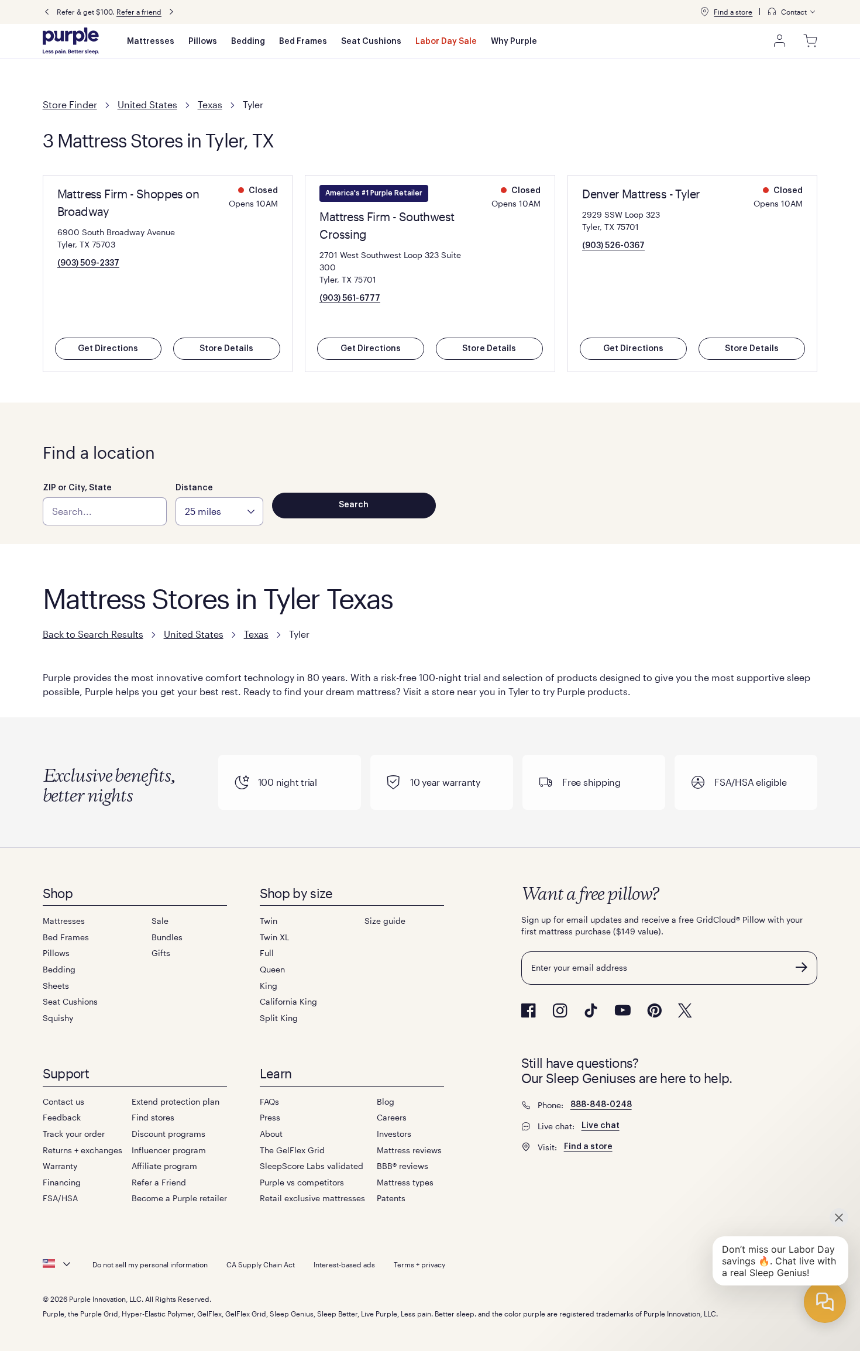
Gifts (161, 953)
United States (147, 104)
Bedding (248, 41)
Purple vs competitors (302, 1182)
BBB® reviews (402, 1166)
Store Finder (70, 104)
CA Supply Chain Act (260, 1264)
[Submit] (801, 967)
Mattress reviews (409, 1150)
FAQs (269, 1101)
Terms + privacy (419, 1264)
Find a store (733, 12)
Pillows (202, 41)
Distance (194, 488)
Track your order (74, 1134)
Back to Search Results (93, 634)
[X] (685, 1010)
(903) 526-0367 (613, 246)
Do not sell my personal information (150, 1264)
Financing (62, 1182)
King (268, 986)
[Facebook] (528, 1010)
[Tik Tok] (591, 1010)
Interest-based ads (344, 1264)
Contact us (63, 1101)
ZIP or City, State (77, 488)
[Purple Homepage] (71, 40)
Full (267, 953)
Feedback (62, 1117)
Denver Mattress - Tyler (641, 194)
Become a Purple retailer (179, 1198)
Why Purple (514, 41)
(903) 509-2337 (88, 263)
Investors (394, 1134)
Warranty (60, 1166)
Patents (391, 1198)
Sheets (56, 986)
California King (288, 1001)
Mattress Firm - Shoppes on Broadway (128, 202)
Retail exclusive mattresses (312, 1198)
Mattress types (405, 1182)
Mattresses (150, 41)
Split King (279, 1018)
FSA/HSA (60, 1198)
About (271, 1134)
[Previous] (47, 12)
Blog (385, 1101)
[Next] (171, 12)
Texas (210, 104)
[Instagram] (559, 1010)
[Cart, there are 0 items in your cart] (810, 41)
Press (270, 1117)
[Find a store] (704, 11)
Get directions (108, 349)
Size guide (384, 921)
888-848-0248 (601, 1105)
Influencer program (169, 1150)
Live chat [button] (601, 1126)
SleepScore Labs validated (311, 1166)
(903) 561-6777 (349, 298)
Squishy (58, 1018)
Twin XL (274, 937)
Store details (226, 349)
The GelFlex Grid (292, 1150)
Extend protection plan (175, 1101)
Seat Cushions (371, 41)
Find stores (153, 1117)
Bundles (167, 937)
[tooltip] (792, 12)
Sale (160, 921)
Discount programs (168, 1134)
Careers (392, 1117)
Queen (272, 969)
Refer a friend (138, 12)
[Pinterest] (654, 1010)
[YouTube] (622, 1010)
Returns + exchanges (82, 1150)
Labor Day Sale (446, 41)
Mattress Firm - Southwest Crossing (386, 225)
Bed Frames (303, 41)
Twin (268, 921)
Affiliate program (164, 1166)
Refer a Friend (159, 1182)
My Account (780, 41)
